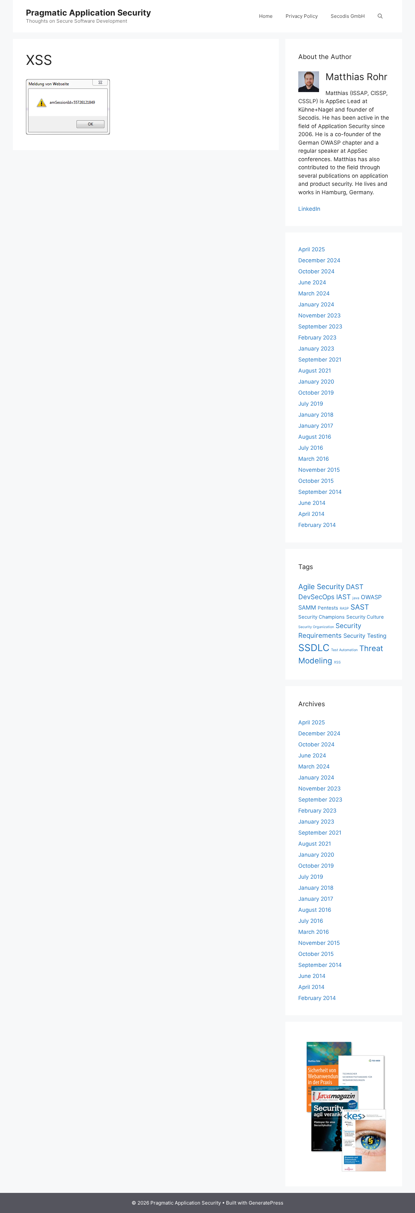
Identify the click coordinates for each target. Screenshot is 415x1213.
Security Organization (316, 627)
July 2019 (310, 403)
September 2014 (320, 492)
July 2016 (310, 448)
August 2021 (314, 370)
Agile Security (321, 586)
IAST (343, 597)
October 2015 (316, 481)
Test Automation (344, 650)
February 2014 (317, 525)
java (355, 598)
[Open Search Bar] (380, 16)
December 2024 (319, 260)
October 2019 (316, 392)
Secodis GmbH (348, 16)
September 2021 (319, 359)
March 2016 (313, 459)
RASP (344, 608)
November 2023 (319, 315)
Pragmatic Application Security (88, 13)
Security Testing (364, 635)
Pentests (328, 608)
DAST (354, 587)
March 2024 (314, 293)
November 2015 (319, 470)
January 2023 (316, 348)
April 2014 (311, 514)
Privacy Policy (302, 16)
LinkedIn (309, 209)
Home (266, 16)
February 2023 (317, 337)
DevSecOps (316, 597)
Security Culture (365, 617)
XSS (337, 662)
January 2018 (315, 414)
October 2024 (316, 271)
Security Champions (321, 617)
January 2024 (316, 304)
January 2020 (316, 381)
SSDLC (313, 647)
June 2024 (312, 282)
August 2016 (314, 437)
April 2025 (311, 249)
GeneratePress (266, 1203)
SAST (359, 607)
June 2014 (312, 503)
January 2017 (315, 425)
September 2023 (320, 326)
